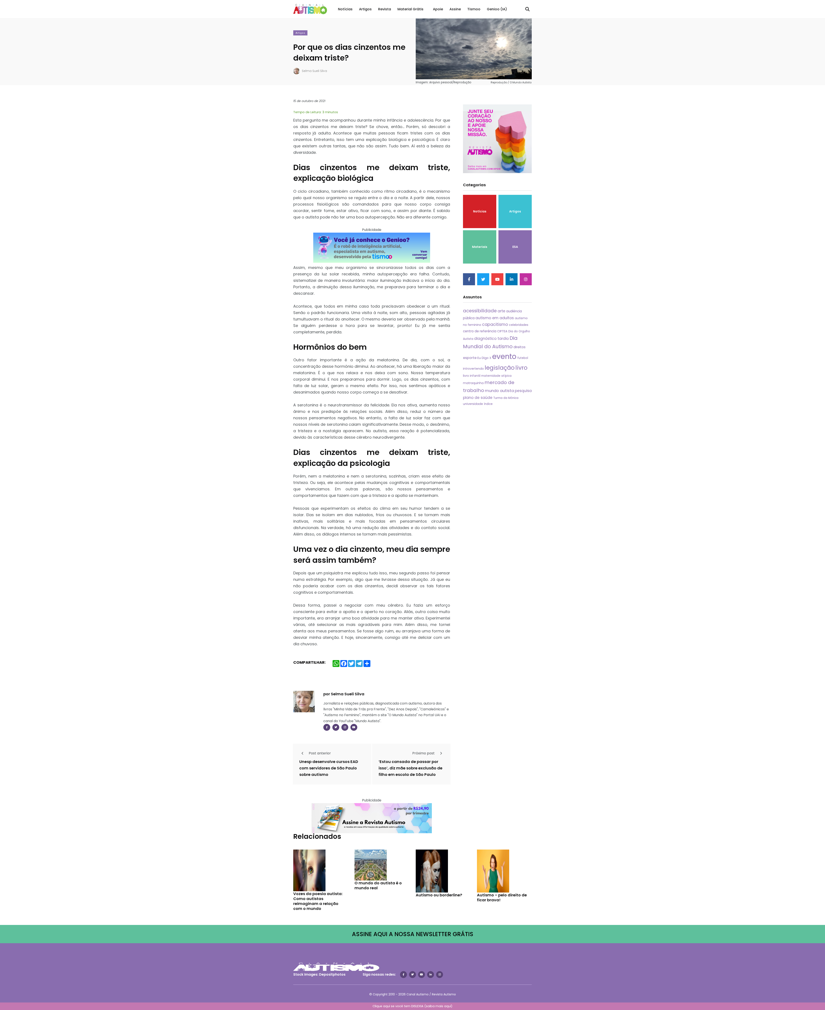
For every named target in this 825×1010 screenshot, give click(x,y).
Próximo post (423, 753)
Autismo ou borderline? (439, 895)
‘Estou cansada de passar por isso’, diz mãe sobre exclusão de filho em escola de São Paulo (410, 768)
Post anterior (319, 753)
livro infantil (471, 376)
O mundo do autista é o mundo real (378, 885)
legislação (500, 368)
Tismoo (473, 9)
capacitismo (495, 324)
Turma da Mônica (505, 398)
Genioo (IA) (497, 9)
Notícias (345, 9)
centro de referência (479, 331)
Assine (455, 9)
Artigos (365, 9)
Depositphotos (332, 974)
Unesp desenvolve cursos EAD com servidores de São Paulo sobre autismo (328, 768)
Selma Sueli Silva (314, 71)
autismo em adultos (494, 317)
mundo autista (499, 390)
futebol (522, 358)
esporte (470, 357)
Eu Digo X (484, 358)
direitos (519, 347)
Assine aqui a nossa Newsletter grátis (412, 934)
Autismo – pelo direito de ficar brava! (502, 897)
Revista (384, 9)
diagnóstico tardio (491, 338)
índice (488, 404)
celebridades (518, 325)
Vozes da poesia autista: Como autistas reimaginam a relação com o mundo (317, 901)
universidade (473, 404)
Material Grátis (410, 9)
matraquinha (473, 383)
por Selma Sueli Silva (343, 694)
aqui (447, 1006)
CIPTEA (502, 331)
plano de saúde (477, 397)
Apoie (438, 9)
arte (501, 311)
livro (521, 368)
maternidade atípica (496, 376)
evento (504, 356)
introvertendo (473, 368)
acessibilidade (480, 310)
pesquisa (523, 390)
